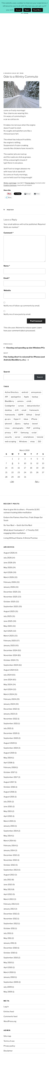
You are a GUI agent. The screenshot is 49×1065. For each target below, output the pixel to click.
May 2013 (8, 889)
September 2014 (11, 831)
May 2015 (8, 811)
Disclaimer (8, 1051)
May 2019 (8, 758)
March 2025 (9, 636)
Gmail (37, 415)
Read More (37, 10)
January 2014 (9, 850)
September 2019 (11, 748)
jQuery (18, 424)
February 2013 (10, 904)
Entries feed (9, 1011)
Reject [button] (27, 10)
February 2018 (10, 767)
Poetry (10, 210)
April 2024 (8, 689)
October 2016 (9, 787)
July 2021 (7, 728)
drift (17, 410)
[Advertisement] (24, 42)
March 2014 (9, 841)
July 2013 (7, 880)
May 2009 (8, 992)
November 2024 (10, 655)
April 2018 (8, 763)
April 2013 (8, 894)
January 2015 (9, 826)
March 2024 (9, 694)
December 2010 (10, 948)
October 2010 (9, 953)
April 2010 (8, 967)
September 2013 (11, 870)
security (8, 437)
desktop (8, 410)
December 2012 (10, 914)
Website (7, 290)
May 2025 (8, 626)
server (17, 437)
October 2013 (9, 865)
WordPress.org (10, 1021)
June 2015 (8, 806)
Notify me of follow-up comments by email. (22, 306)
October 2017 (9, 772)
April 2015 (8, 816)
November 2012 (10, 919)
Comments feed (10, 1016)
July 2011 (7, 933)
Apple (26, 397)
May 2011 (7, 938)
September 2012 (11, 923)
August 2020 (9, 743)
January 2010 (9, 977)
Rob (22, 73)
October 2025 (9, 602)
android (25, 392)
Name (7, 266)
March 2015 (9, 821)
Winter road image (10, 183)
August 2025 (9, 611)
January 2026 (9, 587)
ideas (26, 419)
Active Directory (12, 392)
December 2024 (10, 650)
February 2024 (10, 699)
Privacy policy (9, 1046)
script (34, 433)
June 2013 (8, 884)
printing (36, 428)
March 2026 (9, 577)
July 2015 (7, 802)
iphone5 (8, 424)
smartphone (28, 437)
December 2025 (10, 592)
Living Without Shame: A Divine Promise (21, 538)
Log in (6, 1007)
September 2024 (11, 665)
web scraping (10, 441)
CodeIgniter (10, 406)
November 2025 (10, 597)
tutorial (40, 437)
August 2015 (9, 797)
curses (21, 406)
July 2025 (8, 616)
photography (18, 428)
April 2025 (8, 631)
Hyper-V (17, 419)
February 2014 (10, 845)
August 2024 (9, 670)
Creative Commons (10, 185)
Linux (7, 428)
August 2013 (9, 875)
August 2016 (9, 792)
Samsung (25, 433)
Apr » (37, 481)
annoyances (36, 392)
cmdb (29, 401)
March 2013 (9, 899)
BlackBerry (9, 401)
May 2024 (8, 684)
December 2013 (10, 855)
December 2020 (10, 733)
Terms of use (9, 1041)
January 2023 (9, 714)
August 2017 (9, 782)
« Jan (12, 481)
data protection (33, 406)
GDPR (20, 415)
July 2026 (8, 558)
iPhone (34, 419)
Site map (7, 1036)
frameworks (10, 415)
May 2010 (8, 962)
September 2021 (11, 723)
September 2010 (11, 958)
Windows (23, 441)
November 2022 (10, 719)
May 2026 (8, 567)
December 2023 (10, 709)
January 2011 (9, 943)
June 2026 (8, 563)
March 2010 (9, 972)
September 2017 (11, 777)
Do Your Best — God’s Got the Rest (18, 525)
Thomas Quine (30, 183)
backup (35, 397)
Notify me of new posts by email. (17, 314)
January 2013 (9, 909)
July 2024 (8, 675)
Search (7, 372)
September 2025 (11, 606)
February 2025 (10, 641)
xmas (32, 441)
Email (7, 278)
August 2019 (9, 753)
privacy (8, 433)
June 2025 (8, 621)
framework (34, 410)
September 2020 (11, 738)
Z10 (39, 441)
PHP (28, 428)
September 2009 (11, 982)
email (24, 410)
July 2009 (8, 987)
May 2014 (8, 836)
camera (20, 401)
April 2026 (8, 572)
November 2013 (10, 860)
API (6, 397)
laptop (26, 424)
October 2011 (9, 928)
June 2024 (8, 680)
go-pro (8, 419)
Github (29, 415)
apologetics (16, 397)
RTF (15, 433)
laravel (35, 424)
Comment (8, 233)
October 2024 (9, 660)
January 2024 (9, 704)
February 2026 (10, 582)
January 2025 (9, 645)
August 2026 (9, 553)
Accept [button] (18, 10)
